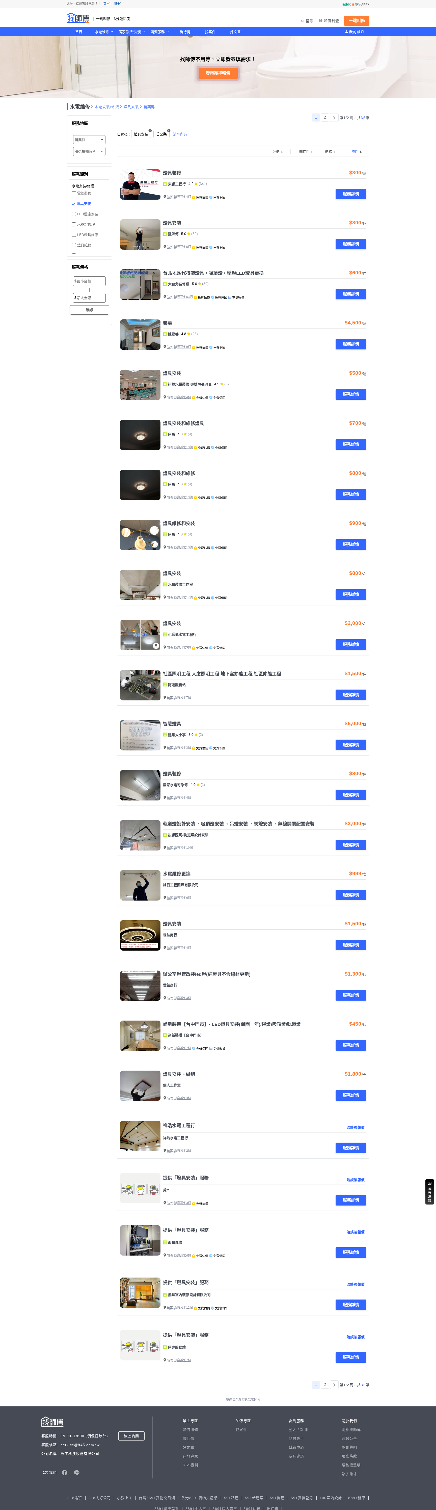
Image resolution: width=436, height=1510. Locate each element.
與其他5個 (184, 247)
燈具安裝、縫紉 (179, 1074)
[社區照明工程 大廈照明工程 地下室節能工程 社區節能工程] (140, 685)
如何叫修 (190, 1430)
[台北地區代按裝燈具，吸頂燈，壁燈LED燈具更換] (140, 284)
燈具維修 (84, 245)
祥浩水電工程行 (179, 1125)
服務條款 (349, 1456)
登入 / (294, 1430)
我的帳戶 (357, 32)
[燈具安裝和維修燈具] (140, 435)
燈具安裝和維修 (179, 473)
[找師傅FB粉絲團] (65, 1473)
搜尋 (310, 21)
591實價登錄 (302, 1498)
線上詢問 (131, 1436)
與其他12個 (185, 1307)
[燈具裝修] (140, 184)
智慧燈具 (172, 723)
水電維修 (102, 32)
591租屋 (231, 1498)
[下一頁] (334, 117)
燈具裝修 (172, 173)
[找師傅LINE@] (77, 1473)
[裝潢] (140, 334)
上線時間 (302, 152)
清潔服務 (158, 32)
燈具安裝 (131, 107)
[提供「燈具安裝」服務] (140, 1188)
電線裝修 (84, 193)
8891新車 (356, 1498)
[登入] (106, 3)
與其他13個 (185, 447)
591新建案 (254, 1498)
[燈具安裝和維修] (140, 485)
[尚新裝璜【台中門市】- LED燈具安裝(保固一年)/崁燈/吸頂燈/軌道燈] (140, 1036)
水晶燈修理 (86, 224)
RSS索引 (190, 1465)
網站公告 (349, 1438)
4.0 (193, 785)
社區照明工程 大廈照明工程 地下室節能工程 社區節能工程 (222, 673)
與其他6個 (184, 898)
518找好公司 (100, 1498)
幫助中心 (296, 1447)
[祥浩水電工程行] (140, 1136)
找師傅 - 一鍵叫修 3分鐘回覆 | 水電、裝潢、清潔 (78, 18)
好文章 (235, 32)
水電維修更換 (176, 874)
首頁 (78, 32)
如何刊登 (331, 21)
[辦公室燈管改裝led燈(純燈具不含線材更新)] (140, 986)
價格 (328, 152)
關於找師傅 (351, 1430)
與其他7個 (184, 697)
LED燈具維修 (87, 235)
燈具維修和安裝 (179, 523)
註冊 (304, 1430)
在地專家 (190, 1456)
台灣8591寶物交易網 (157, 1498)
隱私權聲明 (351, 1465)
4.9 (191, 184)
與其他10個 (185, 848)
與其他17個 (185, 597)
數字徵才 (349, 1474)
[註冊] (117, 3)
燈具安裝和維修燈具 (183, 423)
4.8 (183, 334)
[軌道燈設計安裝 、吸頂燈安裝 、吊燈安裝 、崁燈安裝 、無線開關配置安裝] (140, 835)
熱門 (355, 152)
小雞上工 (124, 1498)
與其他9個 (184, 347)
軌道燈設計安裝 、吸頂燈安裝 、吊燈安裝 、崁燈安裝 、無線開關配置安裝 (239, 824)
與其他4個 (184, 197)
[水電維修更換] (140, 885)
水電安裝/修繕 (107, 107)
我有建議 (296, 1456)
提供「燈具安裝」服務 (186, 1178)
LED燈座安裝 (87, 214)
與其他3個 (184, 647)
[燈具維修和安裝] (140, 535)
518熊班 (74, 1498)
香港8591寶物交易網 (199, 1498)
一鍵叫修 (357, 20)
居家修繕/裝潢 (130, 32)
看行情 (185, 32)
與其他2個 (184, 1150)
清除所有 (180, 134)
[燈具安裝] (140, 234)
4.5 (216, 384)
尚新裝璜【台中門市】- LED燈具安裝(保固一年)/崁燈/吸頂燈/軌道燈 (232, 1024)
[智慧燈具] (140, 735)
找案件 (210, 32)
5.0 (183, 234)
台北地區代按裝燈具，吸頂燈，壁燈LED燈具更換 (213, 273)
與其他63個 (185, 297)
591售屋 (277, 1498)
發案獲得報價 (218, 73)
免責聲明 (349, 1447)
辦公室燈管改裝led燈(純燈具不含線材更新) (207, 974)
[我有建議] (429, 1192)
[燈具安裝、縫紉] (140, 1086)
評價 (276, 152)
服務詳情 (351, 194)
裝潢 (167, 323)
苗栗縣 (149, 107)
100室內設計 (331, 1498)
